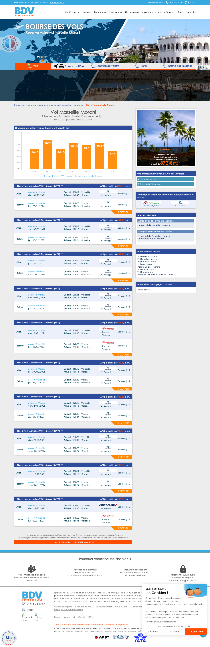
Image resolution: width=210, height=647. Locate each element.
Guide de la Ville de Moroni (151, 184)
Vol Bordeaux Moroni (147, 256)
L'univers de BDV (83, 606)
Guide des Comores (148, 179)
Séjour (57, 617)
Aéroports (169, 11)
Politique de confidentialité (68, 609)
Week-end (69, 617)
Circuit (81, 617)
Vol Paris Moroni (145, 272)
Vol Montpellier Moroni (148, 267)
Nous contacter (104, 606)
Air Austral (180, 205)
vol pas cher (76, 592)
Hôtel (91, 617)
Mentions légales (63, 606)
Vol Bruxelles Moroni (147, 259)
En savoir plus (57, 2)
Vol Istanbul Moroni (146, 261)
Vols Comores (144, 289)
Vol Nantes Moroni (146, 269)
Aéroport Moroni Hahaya (151, 238)
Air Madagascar (152, 205)
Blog (180, 11)
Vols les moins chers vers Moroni (74, 542)
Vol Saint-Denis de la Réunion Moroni (155, 274)
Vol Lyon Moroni (145, 264)
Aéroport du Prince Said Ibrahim (154, 236)
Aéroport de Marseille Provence (154, 225)
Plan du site (121, 606)
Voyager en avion (151, 11)
